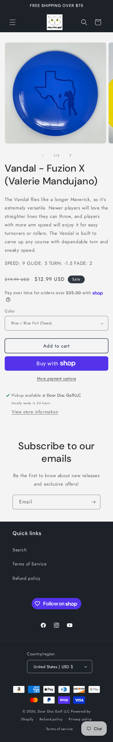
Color (10, 311)
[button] (12, 22)
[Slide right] (70, 155)
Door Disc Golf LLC (54, 711)
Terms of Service (30, 564)
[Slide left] (43, 155)
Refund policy (26, 578)
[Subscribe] (93, 502)
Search (20, 550)
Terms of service (59, 728)
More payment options (56, 378)
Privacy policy (80, 719)
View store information (35, 412)
